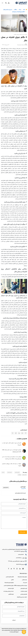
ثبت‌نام (14, 620)
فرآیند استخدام (11, 588)
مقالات (15, 34)
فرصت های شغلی (23, 588)
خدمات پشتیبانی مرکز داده (8, 591)
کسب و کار (24, 474)
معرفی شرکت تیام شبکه (22, 577)
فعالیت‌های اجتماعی (10, 577)
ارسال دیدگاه (22, 532)
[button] (8, 3)
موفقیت (19, 474)
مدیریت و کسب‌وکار (21, 34)
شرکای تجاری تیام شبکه (9, 582)
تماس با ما (25, 582)
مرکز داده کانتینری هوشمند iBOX (20, 585)
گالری (12, 579)
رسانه (26, 34)
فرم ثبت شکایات (24, 591)
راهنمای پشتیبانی (23, 594)
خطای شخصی (17, 472)
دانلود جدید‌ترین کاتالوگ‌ (22, 597)
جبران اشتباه (10, 472)
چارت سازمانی (24, 579)
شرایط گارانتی (11, 594)
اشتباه (3, 472)
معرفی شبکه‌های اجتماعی (9, 585)
